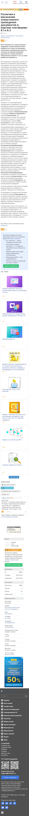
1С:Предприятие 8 (10, 622)
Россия (7, 636)
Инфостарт (4, 225)
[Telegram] (2, 803)
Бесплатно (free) (9, 654)
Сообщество (5, 745)
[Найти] (26, 696)
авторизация (14, 517)
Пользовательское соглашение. (11, 789)
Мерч (6, 740)
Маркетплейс (9, 721)
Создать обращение (10, 777)
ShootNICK (7, 498)
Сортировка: (10, 491)
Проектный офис (10, 724)
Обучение (7, 718)
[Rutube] (6, 808)
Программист (9, 613)
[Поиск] (6, 2)
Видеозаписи (8, 730)
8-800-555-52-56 (7, 771)
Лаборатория (8, 706)
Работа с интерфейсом (11, 609)
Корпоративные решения (13, 715)
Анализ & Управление (11, 709)
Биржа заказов (9, 734)
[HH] (10, 803)
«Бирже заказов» (15, 238)
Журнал (7, 700)
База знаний (8, 703)
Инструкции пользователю (12, 607)
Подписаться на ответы (9, 484)
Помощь (4, 751)
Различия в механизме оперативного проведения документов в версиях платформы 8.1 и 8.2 (14, 22)
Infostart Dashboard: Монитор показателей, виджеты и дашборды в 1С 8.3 (14, 290)
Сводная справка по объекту (12, 465)
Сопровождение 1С (10, 712)
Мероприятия (9, 727)
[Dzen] (14, 803)
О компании (5, 743)
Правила (4, 749)
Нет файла (8, 618)
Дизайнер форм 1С (8, 339)
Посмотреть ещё (14, 477)
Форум (6, 737)
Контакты (4, 755)
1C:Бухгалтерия (9, 627)
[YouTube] (2, 808)
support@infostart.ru (8, 773)
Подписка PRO (6, 747)
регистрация (6, 517)
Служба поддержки (10, 759)
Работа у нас (5, 753)
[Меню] (2, 2)
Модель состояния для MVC (12, 440)
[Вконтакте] (6, 803)
